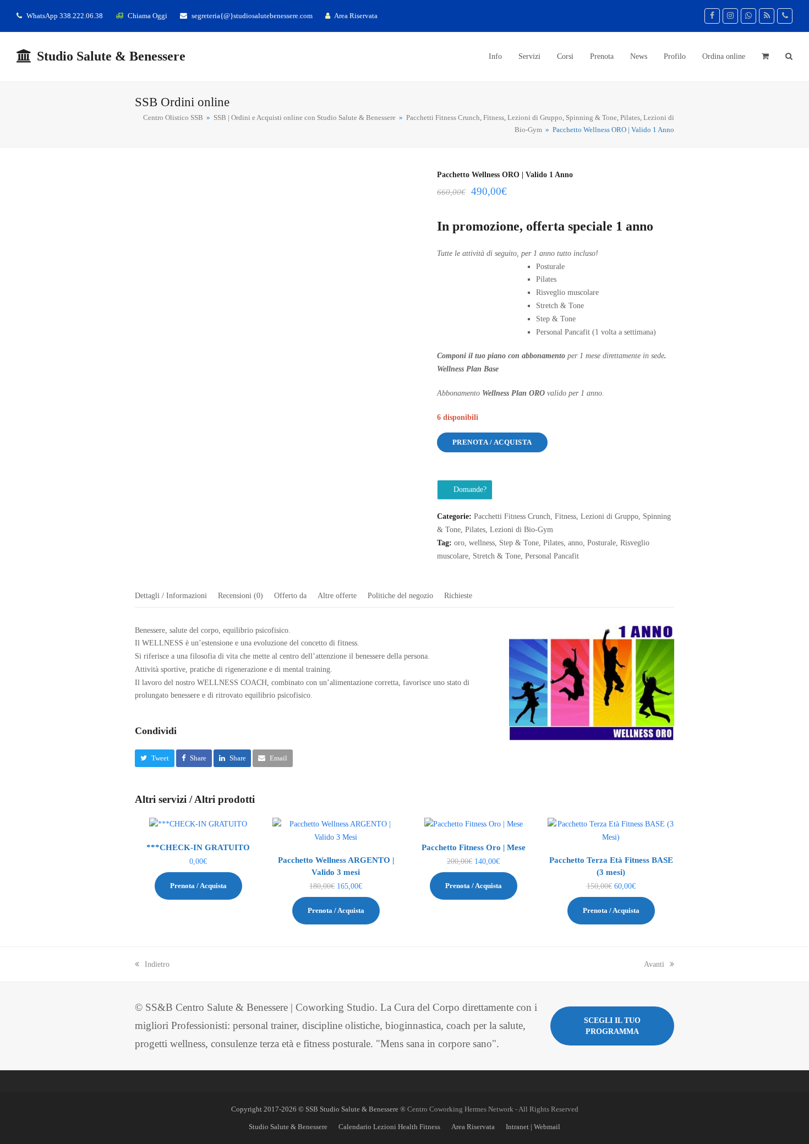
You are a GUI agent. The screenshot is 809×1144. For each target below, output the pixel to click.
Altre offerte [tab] (337, 596)
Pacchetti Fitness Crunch (512, 516)
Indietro (157, 964)
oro (459, 543)
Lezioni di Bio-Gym (521, 530)
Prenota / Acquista (492, 442)
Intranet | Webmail (533, 1127)
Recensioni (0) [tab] (240, 596)
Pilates (475, 530)
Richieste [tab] (458, 596)
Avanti (654, 964)
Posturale (601, 543)
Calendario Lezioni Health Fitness (389, 1127)
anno (575, 543)
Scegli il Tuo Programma (612, 1026)
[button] (765, 56)
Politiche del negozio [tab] (400, 596)
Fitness (565, 516)
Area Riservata (356, 16)
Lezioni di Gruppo (609, 516)
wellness (482, 543)
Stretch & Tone (497, 556)
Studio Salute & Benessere (111, 56)
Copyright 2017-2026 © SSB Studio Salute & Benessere (314, 1109)
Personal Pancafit (552, 556)
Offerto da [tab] (290, 596)
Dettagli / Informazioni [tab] (171, 596)
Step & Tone (519, 543)
